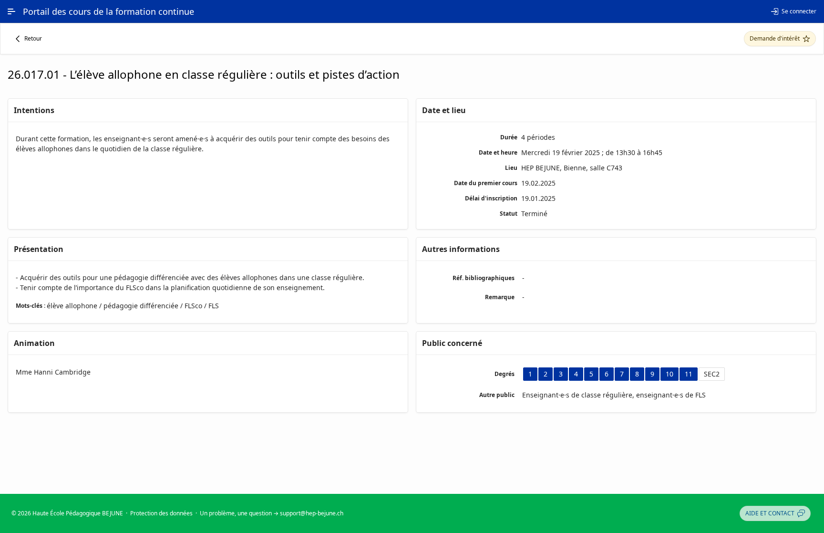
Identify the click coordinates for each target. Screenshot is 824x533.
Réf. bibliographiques (484, 278)
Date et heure (498, 152)
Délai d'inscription (491, 198)
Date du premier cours (485, 183)
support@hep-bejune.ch (311, 513)
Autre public (497, 395)
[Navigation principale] (11, 11)
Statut (508, 213)
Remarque (500, 297)
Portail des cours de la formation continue (108, 11)
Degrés (504, 374)
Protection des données (161, 513)
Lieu (511, 168)
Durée (508, 137)
